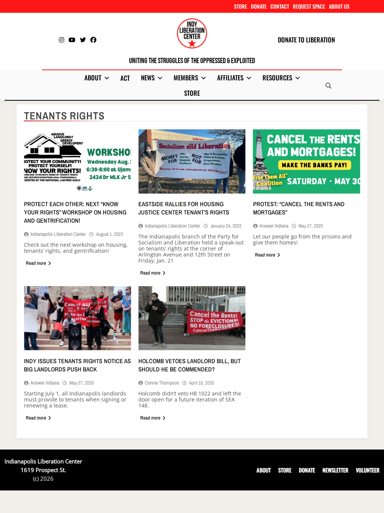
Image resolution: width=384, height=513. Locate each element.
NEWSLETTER (335, 470)
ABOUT (92, 77)
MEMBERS (186, 77)
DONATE (259, 6)
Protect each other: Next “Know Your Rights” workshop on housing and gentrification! (75, 212)
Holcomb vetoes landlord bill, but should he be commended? (189, 365)
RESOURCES (277, 77)
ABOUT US (339, 6)
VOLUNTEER (368, 470)
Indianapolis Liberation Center (58, 234)
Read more (36, 263)
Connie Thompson (162, 382)
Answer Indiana (274, 225)
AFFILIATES (230, 77)
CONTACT (279, 6)
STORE (240, 6)
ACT (125, 78)
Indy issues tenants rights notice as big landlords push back (77, 365)
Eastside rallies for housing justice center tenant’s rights (183, 208)
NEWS (147, 77)
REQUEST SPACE (309, 6)
